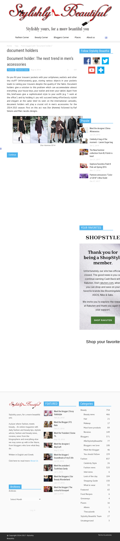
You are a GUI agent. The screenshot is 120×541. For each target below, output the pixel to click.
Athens (97, 507)
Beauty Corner (40, 38)
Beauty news (97, 414)
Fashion (11, 70)
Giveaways (95, 498)
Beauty (95, 410)
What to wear (97, 485)
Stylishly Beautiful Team (95, 516)
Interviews (97, 472)
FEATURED (51, 403)
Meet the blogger (97, 449)
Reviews (97, 432)
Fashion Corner (21, 38)
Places (77, 38)
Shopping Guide (97, 480)
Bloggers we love (97, 445)
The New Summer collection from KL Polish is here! (101, 153)
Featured (95, 489)
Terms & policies (105, 535)
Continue (12, 155)
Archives (12, 491)
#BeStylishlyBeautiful (97, 441)
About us (91, 37)
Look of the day (97, 476)
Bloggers (95, 436)
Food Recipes (95, 494)
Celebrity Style (97, 463)
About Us (34, 460)
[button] (110, 37)
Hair (97, 418)
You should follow (97, 454)
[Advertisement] (96, 95)
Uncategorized (95, 520)
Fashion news (22, 70)
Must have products (97, 427)
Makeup (97, 423)
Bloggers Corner (60, 38)
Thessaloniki (97, 511)
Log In (32, 510)
